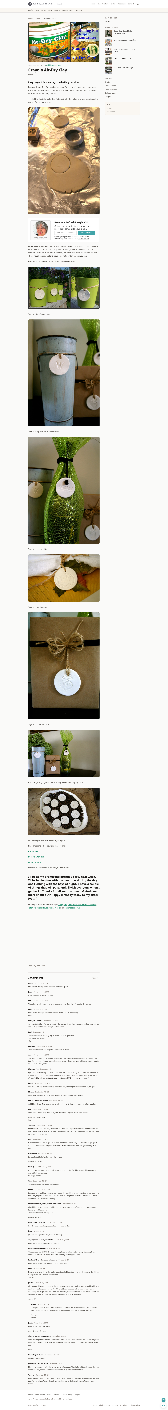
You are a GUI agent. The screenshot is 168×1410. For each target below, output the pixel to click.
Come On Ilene (34, 862)
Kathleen (31, 1046)
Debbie (33, 1304)
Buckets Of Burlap (36, 857)
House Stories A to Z (51, 908)
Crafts (113, 4)
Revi (30, 1032)
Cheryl (30, 1189)
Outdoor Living (67, 10)
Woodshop (122, 4)
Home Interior (40, 10)
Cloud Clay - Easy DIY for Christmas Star (123, 32)
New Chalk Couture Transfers (125, 40)
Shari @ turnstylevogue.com (39, 1336)
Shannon (31, 1125)
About (93, 4)
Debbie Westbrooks (53, 65)
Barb (30, 1009)
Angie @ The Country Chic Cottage (41, 1240)
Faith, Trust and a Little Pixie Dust (82, 904)
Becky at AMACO (34, 1021)
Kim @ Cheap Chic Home (38, 1100)
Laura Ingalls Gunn (35, 1355)
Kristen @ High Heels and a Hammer (42, 1260)
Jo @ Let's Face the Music (38, 1363)
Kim (29, 1000)
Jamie (30, 1323)
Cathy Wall (32, 1153)
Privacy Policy (135, 1405)
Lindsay (31, 1167)
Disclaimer (124, 1405)
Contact (131, 4)
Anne (30, 1055)
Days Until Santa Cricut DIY (124, 58)
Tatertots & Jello (35, 908)
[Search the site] (138, 4)
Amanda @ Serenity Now (38, 1248)
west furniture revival (36, 1222)
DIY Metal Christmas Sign (123, 67)
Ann (29, 1139)
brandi (30, 1083)
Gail (29, 1109)
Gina (30, 1181)
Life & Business (54, 10)
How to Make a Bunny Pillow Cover (124, 50)
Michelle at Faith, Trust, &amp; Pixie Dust (44, 1204)
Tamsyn (31, 1375)
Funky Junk (62, 904)
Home (30, 18)
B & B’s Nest (33, 851)
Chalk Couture (103, 4)
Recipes (79, 10)
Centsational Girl (73, 908)
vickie (30, 983)
